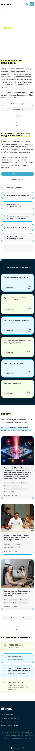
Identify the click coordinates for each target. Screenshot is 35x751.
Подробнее (9, 287)
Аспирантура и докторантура (10, 718)
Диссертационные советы (9, 722)
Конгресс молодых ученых (9, 725)
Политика (7, 738)
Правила (4, 735)
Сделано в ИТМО (18, 748)
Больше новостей (17, 618)
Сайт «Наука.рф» (17, 104)
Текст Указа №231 (17, 109)
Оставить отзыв (17, 179)
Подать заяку (17, 174)
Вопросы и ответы (7, 714)
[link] (7, 483)
